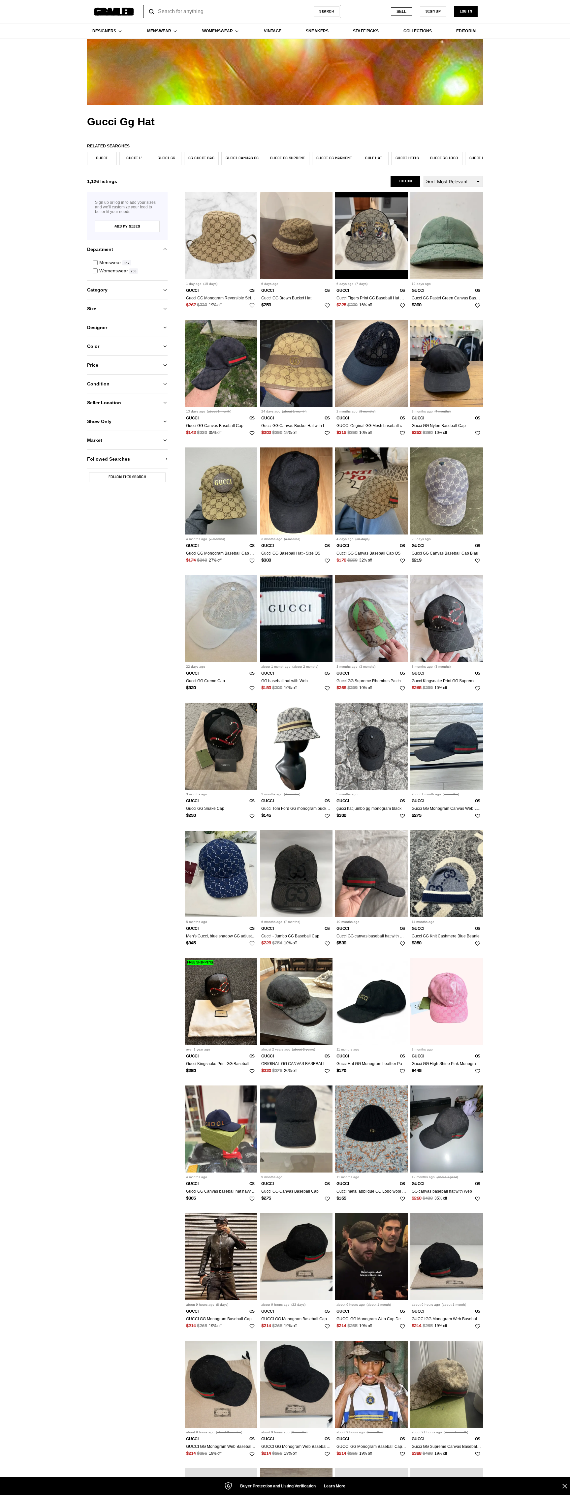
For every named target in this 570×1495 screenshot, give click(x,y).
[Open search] (151, 11)
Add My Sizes (127, 226)
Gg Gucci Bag (201, 158)
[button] (127, 263)
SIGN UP (433, 11)
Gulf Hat (373, 158)
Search (326, 11)
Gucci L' (134, 158)
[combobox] (242, 11)
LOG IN (466, 11)
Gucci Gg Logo (444, 158)
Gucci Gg (166, 158)
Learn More (334, 1486)
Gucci (102, 158)
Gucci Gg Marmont (334, 158)
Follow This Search (127, 477)
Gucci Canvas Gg (242, 158)
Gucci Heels (407, 158)
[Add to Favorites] (252, 305)
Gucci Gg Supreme (287, 158)
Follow (405, 181)
